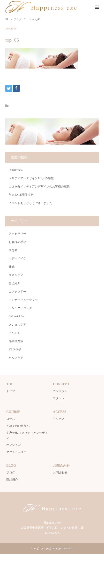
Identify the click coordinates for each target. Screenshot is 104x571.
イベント (14, 333)
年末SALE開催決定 (21, 194)
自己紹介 (14, 283)
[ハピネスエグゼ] (41, 7)
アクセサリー (17, 233)
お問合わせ (60, 472)
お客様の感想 (17, 242)
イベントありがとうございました (30, 203)
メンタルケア (17, 324)
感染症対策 (16, 341)
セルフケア (16, 357)
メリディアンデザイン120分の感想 (31, 178)
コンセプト (60, 391)
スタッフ (59, 398)
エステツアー (17, 291)
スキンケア (16, 275)
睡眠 (12, 266)
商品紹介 (12, 479)
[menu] (96, 7)
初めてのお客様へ (18, 426)
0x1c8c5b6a (15, 170)
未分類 (13, 250)
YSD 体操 (15, 349)
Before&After (17, 316)
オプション (13, 444)
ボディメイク (17, 258)
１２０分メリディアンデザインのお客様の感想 (39, 186)
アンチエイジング (20, 308)
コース (10, 418)
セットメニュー (16, 452)
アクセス (59, 418)
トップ (10, 391)
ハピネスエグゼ (42, 548)
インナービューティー (23, 300)
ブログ (10, 472)
